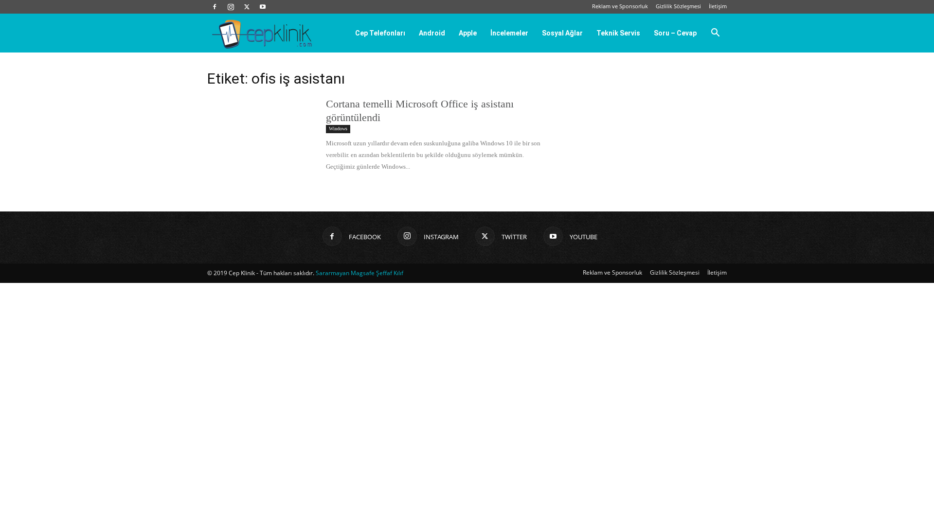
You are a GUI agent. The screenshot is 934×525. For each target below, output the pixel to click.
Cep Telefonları (380, 33)
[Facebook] (214, 6)
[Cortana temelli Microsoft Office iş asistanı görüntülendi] (260, 133)
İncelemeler (509, 33)
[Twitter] (246, 6)
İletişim (718, 6)
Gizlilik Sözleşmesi (678, 6)
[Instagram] (230, 6)
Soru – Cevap (675, 33)
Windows (338, 128)
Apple (468, 33)
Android (432, 33)
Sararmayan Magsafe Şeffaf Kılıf (359, 273)
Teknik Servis (618, 33)
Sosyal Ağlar (562, 33)
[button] (715, 33)
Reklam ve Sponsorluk (620, 6)
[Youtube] (262, 6)
